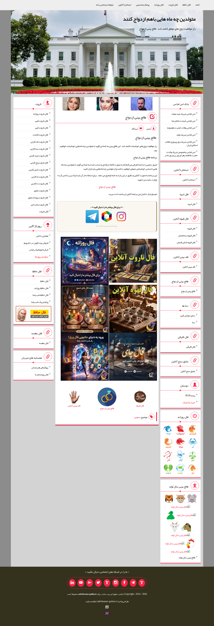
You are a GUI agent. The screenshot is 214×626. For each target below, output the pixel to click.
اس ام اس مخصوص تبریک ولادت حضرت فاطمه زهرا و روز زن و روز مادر (181, 154)
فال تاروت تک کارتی (39, 141)
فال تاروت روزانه (40, 113)
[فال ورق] (85, 357)
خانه (198, 4)
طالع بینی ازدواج (135, 117)
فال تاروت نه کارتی (39, 176)
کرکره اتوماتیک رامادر (38, 249)
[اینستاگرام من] (115, 583)
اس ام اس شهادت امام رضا (183, 120)
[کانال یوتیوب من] (81, 583)
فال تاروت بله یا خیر (39, 204)
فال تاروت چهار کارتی (38, 155)
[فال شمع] (85, 309)
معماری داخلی (42, 235)
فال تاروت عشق (41, 190)
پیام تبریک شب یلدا (39, 302)
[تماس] (107, 583)
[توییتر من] (98, 583)
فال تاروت (173, 4)
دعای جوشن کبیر (187, 315)
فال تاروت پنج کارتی (39, 162)
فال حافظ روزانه (41, 288)
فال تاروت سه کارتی (39, 148)
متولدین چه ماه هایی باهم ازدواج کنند (159, 19)
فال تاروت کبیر (41, 120)
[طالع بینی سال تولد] (180, 526)
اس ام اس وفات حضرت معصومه (181, 127)
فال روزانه (159, 4)
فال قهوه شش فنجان (186, 242)
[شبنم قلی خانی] (73, 104)
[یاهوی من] (141, 583)
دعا (193, 322)
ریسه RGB (190, 395)
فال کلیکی (190, 346)
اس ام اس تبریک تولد (185, 134)
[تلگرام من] (133, 583)
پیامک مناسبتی (142, 4)
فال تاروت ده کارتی (39, 183)
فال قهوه (191, 228)
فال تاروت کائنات (40, 134)
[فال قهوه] (133, 309)
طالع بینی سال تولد (187, 557)
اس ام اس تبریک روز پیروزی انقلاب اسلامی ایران (181, 143)
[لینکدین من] (72, 583)
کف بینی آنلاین (189, 266)
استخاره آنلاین (124, 4)
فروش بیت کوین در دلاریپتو (36, 242)
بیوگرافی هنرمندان (39, 367)
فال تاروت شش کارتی (38, 169)
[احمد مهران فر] (141, 104)
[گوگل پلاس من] (89, 583)
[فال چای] (133, 357)
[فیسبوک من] (124, 583)
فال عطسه (43, 343)
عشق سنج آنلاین (188, 371)
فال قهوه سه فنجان (186, 235)
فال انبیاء (191, 204)
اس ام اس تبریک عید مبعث (183, 113)
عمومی (137, 417)
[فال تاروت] (133, 261)
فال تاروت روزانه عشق (38, 197)
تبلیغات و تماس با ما (104, 4)
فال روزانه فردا (41, 374)
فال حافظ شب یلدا (40, 295)
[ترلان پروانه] (107, 104)
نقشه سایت (91, 601)
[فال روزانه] (85, 261)
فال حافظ (187, 4)
